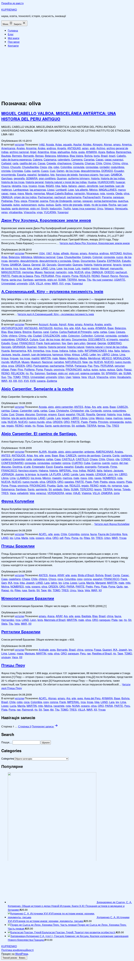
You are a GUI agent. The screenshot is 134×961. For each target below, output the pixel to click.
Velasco (109, 208)
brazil (112, 156)
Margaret (100, 583)
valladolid (22, 493)
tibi (49, 590)
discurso (30, 414)
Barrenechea (123, 152)
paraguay (118, 197)
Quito (58, 205)
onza (11, 366)
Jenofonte (92, 186)
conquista (78, 167)
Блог (11, 34)
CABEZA (122, 407)
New (85, 362)
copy (79, 579)
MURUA (15, 362)
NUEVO (109, 362)
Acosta (50, 144)
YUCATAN (50, 212)
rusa (125, 485)
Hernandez (7, 620)
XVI (61, 283)
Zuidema (52, 381)
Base (111, 328)
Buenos (37, 332)
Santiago (28, 279)
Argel (33, 152)
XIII (15, 381)
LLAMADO (23, 478)
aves (105, 407)
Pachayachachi (92, 197)
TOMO (17, 377)
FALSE (80, 414)
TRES (25, 377)
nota (102, 193)
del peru (66, 339)
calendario (64, 159)
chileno (13, 335)
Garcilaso (6, 178)
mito (90, 478)
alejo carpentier (64, 407)
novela (110, 193)
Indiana (63, 351)
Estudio (126, 261)
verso (4, 212)
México (93, 189)
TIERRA (72, 279)
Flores (5, 264)
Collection (87, 335)
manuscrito (116, 268)
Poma (74, 276)
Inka (57, 186)
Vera (84, 377)
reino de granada (72, 205)
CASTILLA (68, 459)
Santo (48, 425)
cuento (36, 171)
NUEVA (79, 272)
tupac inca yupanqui (84, 208)
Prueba (51, 485)
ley (98, 354)
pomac (77, 201)
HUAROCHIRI (106, 182)
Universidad (8, 283)
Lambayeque (20, 189)
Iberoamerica (18, 351)
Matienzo (73, 358)
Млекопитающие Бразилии (27, 598)
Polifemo (29, 369)
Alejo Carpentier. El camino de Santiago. (39, 433)
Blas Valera (76, 156)
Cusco (45, 171)
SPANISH (111, 373)
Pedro (89, 586)
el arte (27, 467)
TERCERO (86, 489)
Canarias (89, 159)
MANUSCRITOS (11, 272)
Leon (110, 474)
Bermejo (17, 156)
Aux (84, 328)
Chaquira (78, 163)
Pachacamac (45, 197)
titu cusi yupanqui (102, 279)
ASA (77, 328)
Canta (115, 455)
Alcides (87, 144)
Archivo (100, 148)
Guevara (78, 264)
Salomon (40, 373)
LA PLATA (55, 474)
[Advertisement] (67, 73)
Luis (77, 268)
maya (20, 193)
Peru (16, 201)
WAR (55, 283)
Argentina (43, 152)
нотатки (19, 144)
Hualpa (92, 182)
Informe (5, 418)
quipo (16, 205)
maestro (56, 478)
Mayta (28, 193)
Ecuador (119, 171)
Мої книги (13, 38)
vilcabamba (15, 212)
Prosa (12, 485)
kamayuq (57, 354)
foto (52, 174)
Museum (36, 362)
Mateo (62, 358)
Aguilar (77, 144)
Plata (129, 482)
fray (64, 343)
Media (83, 358)
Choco (5, 167)
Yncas (122, 538)
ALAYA (43, 451)
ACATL (43, 534)
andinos (51, 148)
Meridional (94, 358)
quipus (50, 205)
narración (79, 193)
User (68, 377)
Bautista (6, 156)
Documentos (88, 261)
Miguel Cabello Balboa (59, 193)
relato (87, 205)
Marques (30, 653)
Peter (13, 369)
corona (107, 410)
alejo (51, 407)
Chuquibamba (30, 167)
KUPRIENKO (9, 9)
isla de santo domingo (24, 418)
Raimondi (27, 709)
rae (3, 425)
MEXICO (107, 358)
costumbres (117, 167)
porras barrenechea (105, 201)
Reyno (114, 276)
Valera (76, 377)
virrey (47, 283)
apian (85, 148)
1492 (42, 144)
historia (95, 178)
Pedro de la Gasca (22, 276)
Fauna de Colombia (109, 534)
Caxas (41, 163)
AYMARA (91, 152)
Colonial (97, 257)
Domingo (41, 414)
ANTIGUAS (74, 148)
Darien (60, 171)
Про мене (14, 42)
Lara (57, 418)
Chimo (107, 163)
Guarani (107, 650)
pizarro (66, 276)
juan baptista (106, 186)
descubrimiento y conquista (55, 261)
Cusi (52, 171)
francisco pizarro (88, 174)
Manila (90, 583)
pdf (61, 538)
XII (10, 381)
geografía (19, 178)
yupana (41, 381)
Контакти (13, 45)
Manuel (104, 268)
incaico (33, 186)
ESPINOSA (114, 261)
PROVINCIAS (74, 369)
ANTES (78, 407)
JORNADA (7, 474)
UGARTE (119, 279)
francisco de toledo (67, 174)
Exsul (14, 343)
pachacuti (60, 197)
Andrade (44, 650)
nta (90, 362)
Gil (43, 264)
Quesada (6, 205)
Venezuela (121, 208)
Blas (4, 332)
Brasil (104, 156)
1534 (42, 253)
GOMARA (32, 178)
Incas (41, 186)
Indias (72, 351)
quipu (41, 205)
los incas (69, 268)
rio (27, 373)
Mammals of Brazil (55, 620)
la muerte (42, 474)
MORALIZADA (121, 358)
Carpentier (26, 410)
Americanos (8, 148)
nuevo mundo (123, 362)
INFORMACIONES (96, 351)
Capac (99, 159)
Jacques (6, 354)
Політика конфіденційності (17, 950)
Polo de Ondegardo (60, 201)
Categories (7, 758)
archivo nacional (19, 152)
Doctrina (17, 467)
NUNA (76, 706)
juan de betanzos (41, 354)
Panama (107, 197)
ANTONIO (116, 253)
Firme (113, 467)
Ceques (120, 332)
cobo (56, 167)
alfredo (65, 253)
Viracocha (29, 212)
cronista (5, 171)
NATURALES (73, 362)
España (21, 174)
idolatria (16, 186)
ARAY (60, 575)
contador (104, 167)
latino (54, 583)
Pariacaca (80, 366)
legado (66, 418)
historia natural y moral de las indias (66, 182)
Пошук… (6, 742)
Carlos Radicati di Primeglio (75, 332)
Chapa (94, 459)
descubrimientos (90, 171)
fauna (93, 534)
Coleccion (74, 335)
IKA (29, 351)
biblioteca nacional (44, 257)
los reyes (36, 478)
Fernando (103, 467)
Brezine (27, 332)
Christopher (77, 410)
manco (95, 268)
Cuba (27, 171)
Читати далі (94, 243)
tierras (81, 279)
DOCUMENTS (96, 339)
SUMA (62, 279)
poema (44, 201)
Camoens (77, 159)
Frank (39, 343)
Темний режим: (10, 957)
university (22, 283)
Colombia (66, 167)
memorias (39, 193)
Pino (58, 276)
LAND (44, 268)
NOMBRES (109, 478)
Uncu (100, 208)
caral (46, 332)
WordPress (21, 954)
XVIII (32, 381)
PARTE (5, 276)
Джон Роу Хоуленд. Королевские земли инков (46, 220)
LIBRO (106, 354)
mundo (5, 362)
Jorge (36, 268)
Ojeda (118, 193)
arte (71, 328)
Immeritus (38, 351)
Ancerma (31, 148)
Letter (93, 354)
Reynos (123, 276)
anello (107, 324)
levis (40, 620)
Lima (52, 268)
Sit (102, 373)
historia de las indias (113, 178)
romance (117, 485)
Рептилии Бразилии (20, 631)
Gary (70, 343)
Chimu (116, 163)
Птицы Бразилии (18, 546)
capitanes (126, 455)
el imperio (112, 339)
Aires (71, 324)
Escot (61, 414)
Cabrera (37, 159)
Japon (81, 186)
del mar (123, 463)
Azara (101, 152)
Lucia (82, 583)
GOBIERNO (114, 343)
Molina (5, 586)
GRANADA (18, 347)
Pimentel (33, 201)
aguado (67, 144)
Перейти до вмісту (12, 3)
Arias (53, 152)
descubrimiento (29, 261)
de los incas (73, 171)
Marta (24, 538)
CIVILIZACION (51, 335)
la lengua (30, 474)
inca (24, 186)
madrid (86, 268)
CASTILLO (82, 459)
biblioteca (62, 156)
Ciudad (37, 335)
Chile (99, 163)
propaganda (117, 422)
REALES (85, 276)
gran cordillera (47, 178)
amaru (117, 144)
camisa (5, 410)
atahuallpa (64, 152)
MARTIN (46, 358)
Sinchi (44, 208)
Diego (75, 261)
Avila (74, 152)
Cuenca (96, 463)
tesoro (97, 489)
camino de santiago (89, 455)
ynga (39, 212)
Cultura (34, 339)
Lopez (73, 583)
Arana (52, 575)
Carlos (54, 332)
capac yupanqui (114, 159)
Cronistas (17, 171)
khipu (67, 354)
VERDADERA (55, 493)
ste (120, 373)
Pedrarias (7, 201)
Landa (50, 418)
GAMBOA (116, 174)
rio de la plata (99, 205)
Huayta (5, 351)
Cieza (43, 167)
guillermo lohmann (79, 178)
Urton (61, 377)
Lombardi (61, 189)
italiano (72, 186)
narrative (59, 362)
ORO (29, 366)
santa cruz (16, 279)
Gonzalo (51, 264)
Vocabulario (124, 377)
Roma (4, 279)
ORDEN (20, 366)
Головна (13, 30)
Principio (103, 422)
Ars (66, 328)
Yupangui (62, 212)
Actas (58, 144)
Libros (114, 354)
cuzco (119, 257)
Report (105, 276)
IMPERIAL (65, 470)
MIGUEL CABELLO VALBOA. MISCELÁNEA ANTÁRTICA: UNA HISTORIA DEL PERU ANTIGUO (58, 116)
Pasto (84, 422)
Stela (67, 489)
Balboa (110, 152)
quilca (86, 369)
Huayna (5, 186)
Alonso (108, 144)
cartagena (39, 459)
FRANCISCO (27, 343)
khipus (76, 354)
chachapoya (64, 163)
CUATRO (77, 463)
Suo (3, 377)
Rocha (112, 205)
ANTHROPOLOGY (12, 328)
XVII (26, 381)
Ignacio (117, 264)
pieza (24, 201)
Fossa (97, 650)
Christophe (62, 410)
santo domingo (20, 208)
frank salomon (52, 343)
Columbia (70, 579)
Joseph (25, 354)
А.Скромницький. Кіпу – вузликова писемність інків (52, 291)
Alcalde (52, 451)
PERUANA (47, 276)
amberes (89, 451)
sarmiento (40, 279)
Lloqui (50, 189)
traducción (56, 208)
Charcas (90, 163)
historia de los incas (12, 182)
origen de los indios (25, 197)
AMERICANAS (104, 451)
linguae (14, 358)
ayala (81, 152)
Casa (60, 257)
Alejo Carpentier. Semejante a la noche (37, 388)
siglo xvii (74, 373)
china (124, 163)
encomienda (8, 174)
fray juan (104, 174)
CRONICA (22, 339)
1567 (49, 253)
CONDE (125, 459)
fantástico (43, 174)
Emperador (38, 467)
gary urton (79, 343)
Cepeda (51, 163)
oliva (126, 193)
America (127, 144)
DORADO (107, 171)
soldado (80, 425)
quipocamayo (29, 205)
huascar (120, 182)
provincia (59, 369)
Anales (21, 148)
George (101, 343)
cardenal (6, 459)
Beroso (39, 156)
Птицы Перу (13, 665)
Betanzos (50, 156)
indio (80, 351)
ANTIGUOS (46, 328)
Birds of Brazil (86, 575)
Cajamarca (50, 159)
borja (97, 156)
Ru (31, 373)
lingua (4, 358)
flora (124, 534)
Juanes (19, 474)
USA (31, 283)
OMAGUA (7, 197)
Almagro (97, 144)
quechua (123, 201)
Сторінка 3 (24, 726)
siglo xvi (35, 208)
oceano (40, 538)
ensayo (52, 414)
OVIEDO (109, 272)
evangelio (90, 467)
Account (43, 324)
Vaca (13, 493)
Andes (41, 148)
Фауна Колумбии (17, 501)
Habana (43, 470)
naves (127, 418)
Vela (32, 493)
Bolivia (88, 156)
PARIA (69, 366)
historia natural (75, 347)
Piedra (93, 422)
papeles (69, 482)
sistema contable (90, 373)
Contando (96, 410)
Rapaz (128, 369)
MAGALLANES (108, 189)
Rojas (40, 425)
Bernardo (28, 156)
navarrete (58, 706)
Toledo (126, 489)
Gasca (26, 264)
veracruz (41, 493)
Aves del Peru (92, 698)
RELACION (17, 373)
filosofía (90, 414)
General (36, 264)
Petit (96, 482)
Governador (64, 264)
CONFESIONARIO (12, 463)
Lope (71, 189)
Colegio (86, 257)
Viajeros (86, 493)
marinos (118, 418)
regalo (10, 425)
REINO (96, 276)
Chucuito (15, 167)
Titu (89, 279)
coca (60, 579)
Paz (90, 366)
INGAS (50, 186)
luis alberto (81, 189)
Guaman (62, 178)
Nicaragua (92, 193)
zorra (117, 493)
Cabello (121, 156)
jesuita (16, 354)
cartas (103, 332)
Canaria (106, 455)
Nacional (49, 272)
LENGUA (100, 474)
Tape (44, 590)
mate (55, 358)
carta (15, 163)
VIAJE (76, 493)
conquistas (92, 167)
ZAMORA (106, 493)
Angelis (61, 148)
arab (92, 148)
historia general (35, 182)
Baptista (86, 616)
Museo (39, 272)
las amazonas (38, 189)
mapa (13, 193)
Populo (48, 369)
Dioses (20, 414)
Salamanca (8, 489)
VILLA (39, 283)
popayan (88, 201)
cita (50, 167)
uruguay (6, 657)
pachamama (74, 197)
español (32, 174)
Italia (64, 186)
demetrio (14, 261)
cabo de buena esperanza (16, 159)
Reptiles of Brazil (102, 653)
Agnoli (62, 324)
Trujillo (67, 208)
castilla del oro (28, 163)
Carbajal (6, 163)
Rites (87, 538)
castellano (15, 579)
